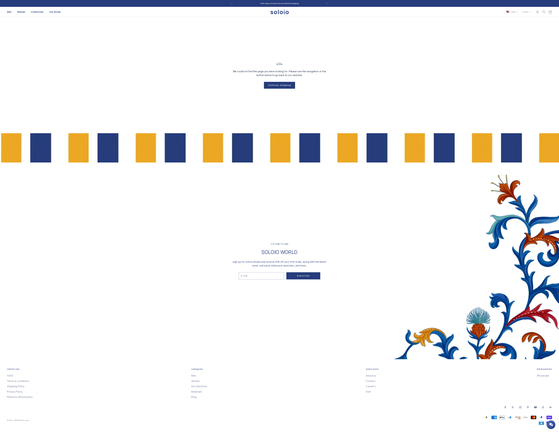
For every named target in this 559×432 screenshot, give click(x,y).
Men (9, 11)
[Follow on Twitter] (512, 407)
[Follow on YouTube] (535, 407)
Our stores (55, 11)
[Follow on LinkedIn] (550, 407)
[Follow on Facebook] (505, 407)
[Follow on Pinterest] (527, 407)
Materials (196, 391)
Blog (194, 397)
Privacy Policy (15, 391)
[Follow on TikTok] (543, 407)
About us (371, 375)
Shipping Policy (15, 386)
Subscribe (303, 275)
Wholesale (543, 375)
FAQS (10, 375)
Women (21, 11)
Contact (370, 381)
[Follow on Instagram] (520, 407)
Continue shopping (279, 85)
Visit (368, 391)
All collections (199, 386)
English (525, 12)
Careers (370, 386)
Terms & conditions (18, 381)
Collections (37, 11)
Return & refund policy (20, 397)
